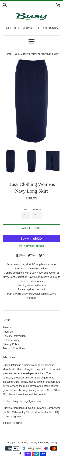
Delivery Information (14, 335)
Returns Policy (11, 340)
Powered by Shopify (47, 442)
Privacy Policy (11, 344)
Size (26, 209)
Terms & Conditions (14, 348)
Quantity (37, 209)
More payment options (31, 245)
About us (8, 331)
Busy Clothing (30, 442)
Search (7, 327)
